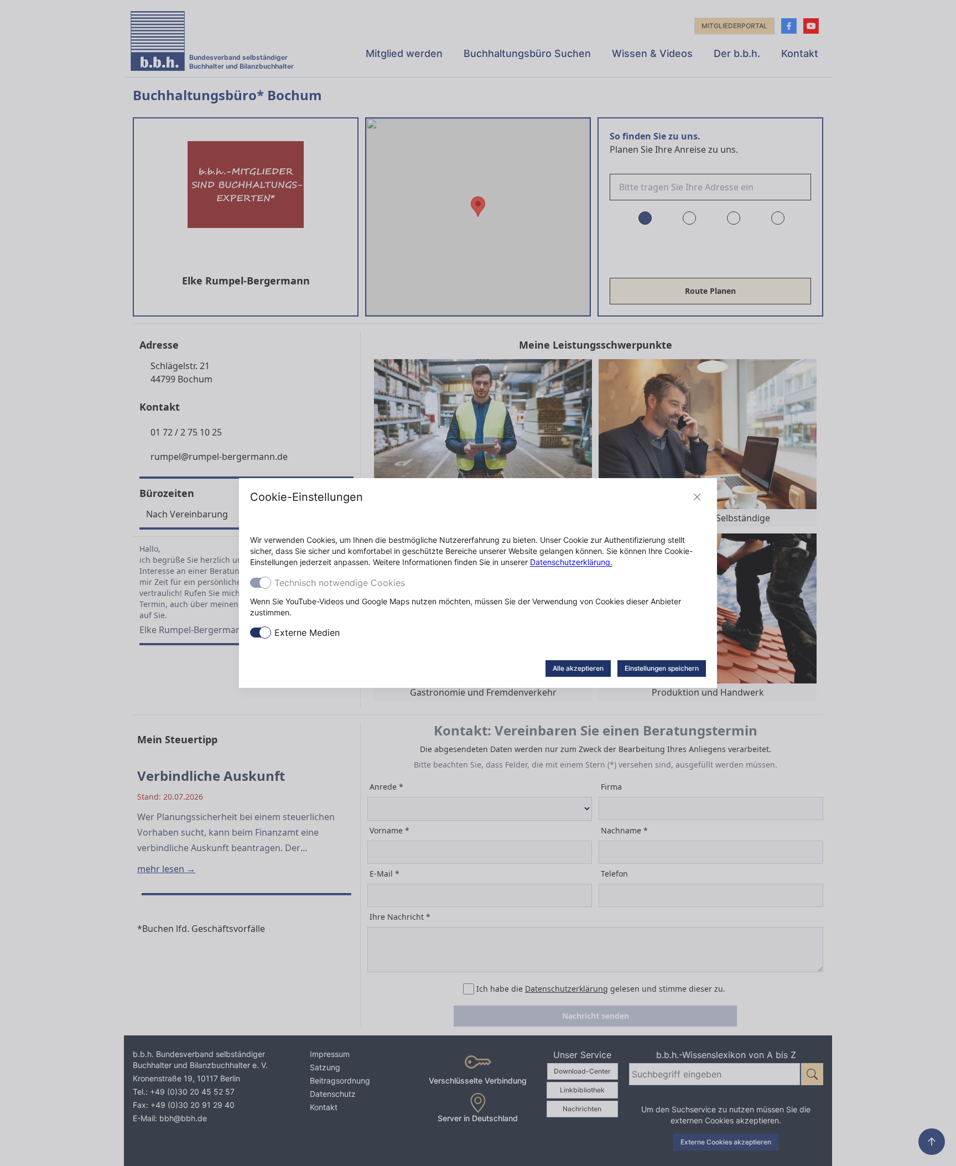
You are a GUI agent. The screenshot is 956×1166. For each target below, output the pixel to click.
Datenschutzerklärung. (571, 562)
